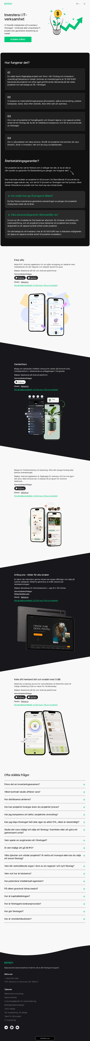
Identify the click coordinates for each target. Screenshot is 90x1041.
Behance (24, 282)
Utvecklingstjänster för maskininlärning (20, 1001)
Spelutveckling (10, 997)
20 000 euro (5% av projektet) (36, 390)
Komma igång (18, 39)
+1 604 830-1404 (11, 978)
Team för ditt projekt (12, 1016)
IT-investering (10, 1020)
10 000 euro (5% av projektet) (36, 285)
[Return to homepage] (8, 3)
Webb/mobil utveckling (13, 994)
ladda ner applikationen (20, 278)
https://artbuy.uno (21, 594)
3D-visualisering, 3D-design (15, 1012)
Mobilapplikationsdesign (14, 1005)
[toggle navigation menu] (84, 3)
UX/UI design (9, 1009)
